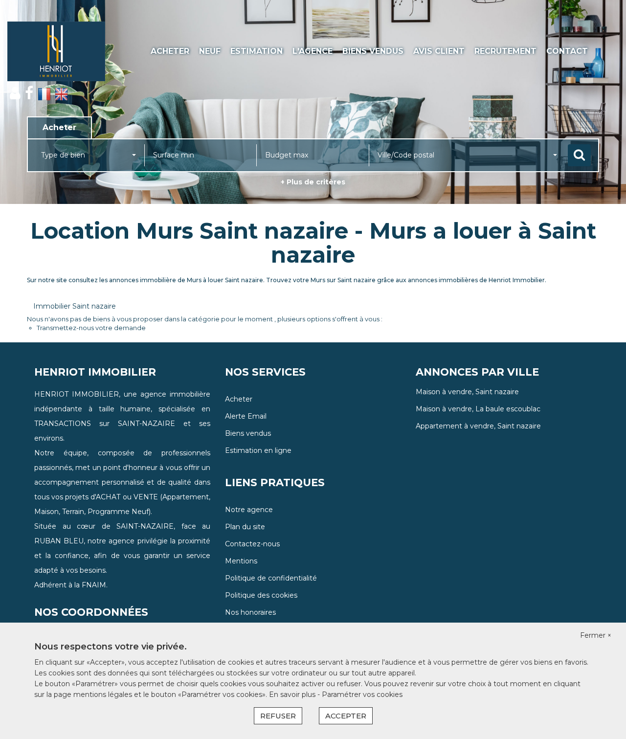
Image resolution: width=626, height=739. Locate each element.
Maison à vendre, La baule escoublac (478, 408)
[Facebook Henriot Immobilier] (29, 93)
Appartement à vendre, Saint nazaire (478, 426)
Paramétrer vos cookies (362, 694)
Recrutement (505, 51)
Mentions (241, 561)
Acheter (170, 51)
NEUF (210, 51)
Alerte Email (246, 416)
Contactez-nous (252, 543)
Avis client (439, 51)
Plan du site (245, 526)
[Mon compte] (15, 93)
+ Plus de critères (313, 182)
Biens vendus (372, 51)
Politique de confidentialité (271, 578)
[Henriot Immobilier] (56, 51)
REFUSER (278, 715)
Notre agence (249, 509)
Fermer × (595, 635)
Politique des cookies (261, 595)
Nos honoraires (250, 612)
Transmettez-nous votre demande (91, 328)
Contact (567, 51)
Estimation (256, 51)
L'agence (312, 51)
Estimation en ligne (258, 450)
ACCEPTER (345, 715)
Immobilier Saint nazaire (74, 306)
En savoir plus (293, 694)
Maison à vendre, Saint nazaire (467, 391)
